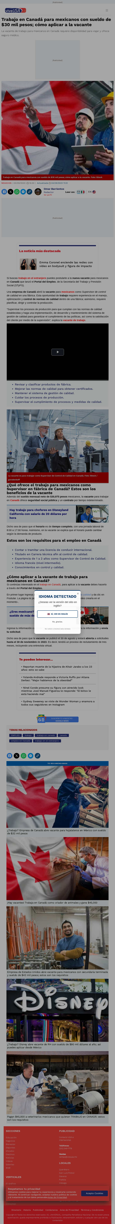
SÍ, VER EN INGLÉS (58, 614)
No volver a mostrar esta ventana (57, 629)
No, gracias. (57, 622)
